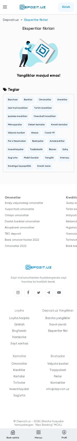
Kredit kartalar (59, 125)
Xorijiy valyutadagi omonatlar (24, 203)
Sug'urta (13, 158)
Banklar (28, 100)
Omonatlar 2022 (15, 246)
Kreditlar (62, 100)
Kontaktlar (58, 382)
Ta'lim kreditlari (43, 108)
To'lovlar (19, 382)
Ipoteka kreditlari (17, 116)
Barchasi (13, 100)
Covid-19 (49, 133)
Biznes (52, 149)
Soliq (65, 149)
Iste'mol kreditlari (18, 108)
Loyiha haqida (19, 318)
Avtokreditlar (57, 141)
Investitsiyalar (15, 149)
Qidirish (19, 324)
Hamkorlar (19, 337)
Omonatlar (45, 100)
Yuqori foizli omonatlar (19, 209)
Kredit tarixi (44, 166)
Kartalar (19, 376)
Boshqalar (37, 141)
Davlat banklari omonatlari (22, 221)
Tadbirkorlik (36, 149)
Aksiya (34, 133)
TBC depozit (13, 233)
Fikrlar (58, 376)
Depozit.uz (11, 20)
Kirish (66, 7)
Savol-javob (58, 324)
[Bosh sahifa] (32, 7)
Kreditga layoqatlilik (19, 166)
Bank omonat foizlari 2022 (22, 240)
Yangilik (49, 158)
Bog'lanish (19, 330)
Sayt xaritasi (19, 343)
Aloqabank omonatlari (19, 227)
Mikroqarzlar (15, 125)
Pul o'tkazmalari (17, 141)
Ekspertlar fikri (58, 330)
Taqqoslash (58, 370)
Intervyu (64, 158)
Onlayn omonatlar (17, 215)
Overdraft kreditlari (45, 116)
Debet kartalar (36, 125)
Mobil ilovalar (31, 158)
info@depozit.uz (57, 389)
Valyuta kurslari (16, 133)
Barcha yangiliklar (57, 318)
